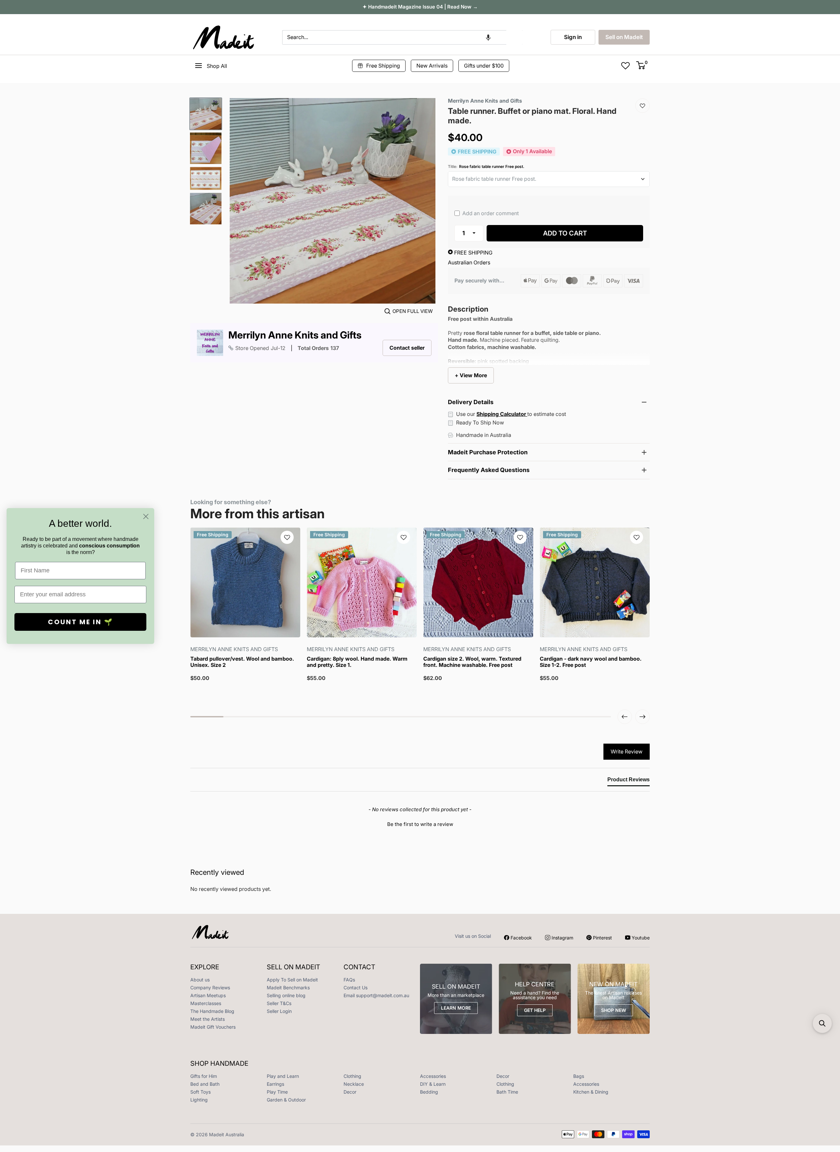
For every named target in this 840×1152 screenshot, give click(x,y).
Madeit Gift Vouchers (213, 1027)
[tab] (628, 781)
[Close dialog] (146, 516)
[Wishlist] (642, 105)
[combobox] (394, 37)
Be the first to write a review (420, 824)
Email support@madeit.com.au (376, 995)
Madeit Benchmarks (288, 987)
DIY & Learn (433, 1084)
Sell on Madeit (624, 37)
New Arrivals (432, 65)
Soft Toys (200, 1092)
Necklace (354, 1084)
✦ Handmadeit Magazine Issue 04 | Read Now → (420, 7)
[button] (488, 37)
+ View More (471, 375)
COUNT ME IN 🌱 (80, 622)
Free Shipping (383, 65)
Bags (578, 1076)
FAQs (349, 979)
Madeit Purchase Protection (488, 452)
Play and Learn (283, 1076)
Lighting (199, 1099)
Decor (502, 1076)
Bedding (429, 1092)
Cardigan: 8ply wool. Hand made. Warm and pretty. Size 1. (357, 662)
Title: (486, 166)
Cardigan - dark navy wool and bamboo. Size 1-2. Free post (590, 662)
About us (200, 979)
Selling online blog (286, 995)
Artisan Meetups (208, 995)
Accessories (433, 1076)
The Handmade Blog (212, 1011)
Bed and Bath (205, 1084)
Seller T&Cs (279, 1003)
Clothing (352, 1076)
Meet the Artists (207, 1019)
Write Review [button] (626, 751)
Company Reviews (210, 987)
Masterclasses (205, 1003)
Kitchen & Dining (590, 1092)
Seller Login (279, 1011)
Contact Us (356, 987)
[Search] (514, 37)
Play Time (277, 1092)
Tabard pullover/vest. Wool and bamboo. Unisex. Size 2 (242, 662)
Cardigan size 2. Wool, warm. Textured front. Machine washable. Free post (472, 662)
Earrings (275, 1084)
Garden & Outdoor (286, 1099)
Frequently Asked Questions (489, 469)
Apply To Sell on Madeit (292, 979)
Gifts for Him (203, 1076)
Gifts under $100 (484, 65)
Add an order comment (490, 213)
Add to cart (565, 233)
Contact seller (407, 347)
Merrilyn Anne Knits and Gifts (295, 335)
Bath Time (507, 1092)
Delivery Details (471, 402)
